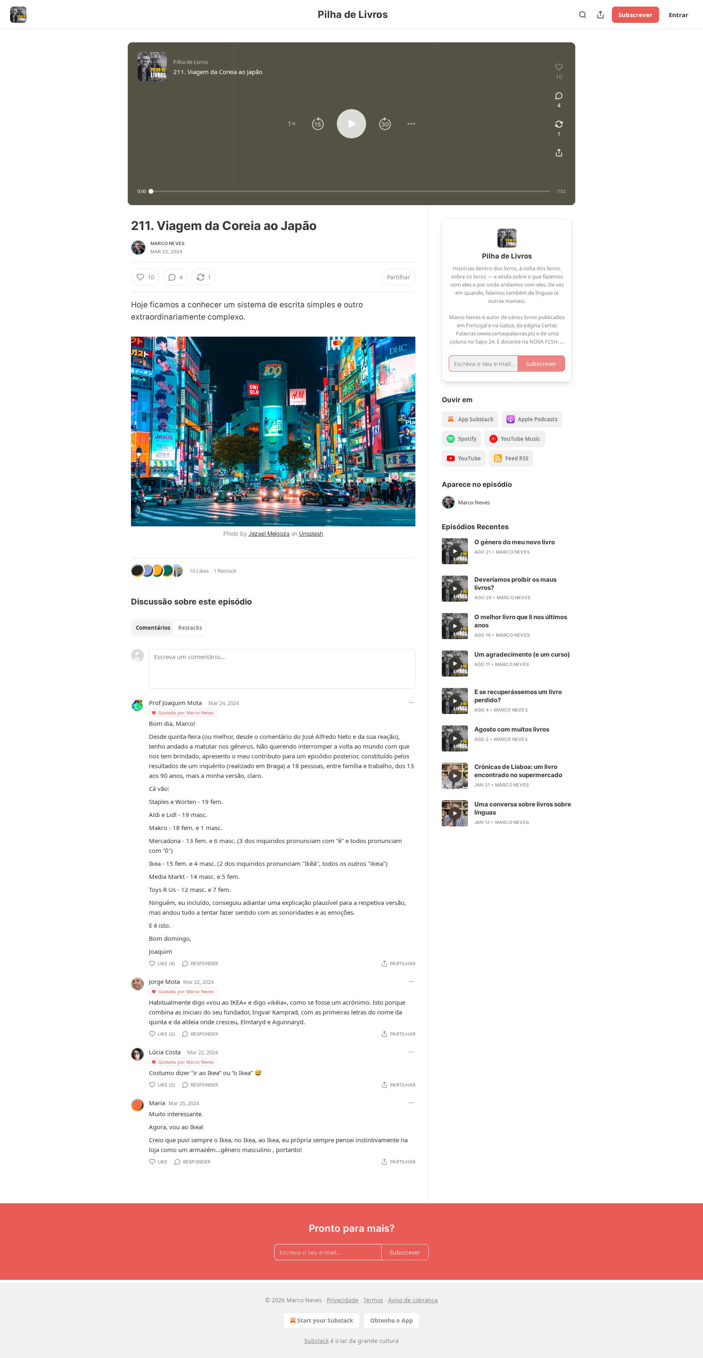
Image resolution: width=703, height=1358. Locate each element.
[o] (454, 551)
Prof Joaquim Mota (175, 703)
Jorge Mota (164, 981)
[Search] (582, 15)
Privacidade (342, 1300)
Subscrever (635, 15)
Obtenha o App (391, 1320)
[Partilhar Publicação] (600, 15)
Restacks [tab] (190, 627)
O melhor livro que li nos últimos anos (520, 621)
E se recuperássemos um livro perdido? (518, 696)
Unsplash (311, 533)
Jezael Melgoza (269, 533)
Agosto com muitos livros (511, 729)
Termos (373, 1300)
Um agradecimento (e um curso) (522, 654)
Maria (157, 1103)
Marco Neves (167, 243)
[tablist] (169, 628)
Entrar (678, 15)
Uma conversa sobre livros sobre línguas (522, 808)
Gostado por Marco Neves (186, 713)
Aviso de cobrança (413, 1300)
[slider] (350, 191)
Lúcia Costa (165, 1052)
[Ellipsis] (411, 702)
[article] (507, 551)
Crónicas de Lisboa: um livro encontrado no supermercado (518, 771)
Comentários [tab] (153, 627)
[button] (291, 124)
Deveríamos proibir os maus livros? (515, 583)
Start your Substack (325, 1320)
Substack (316, 1341)
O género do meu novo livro (514, 542)
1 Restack (225, 570)
